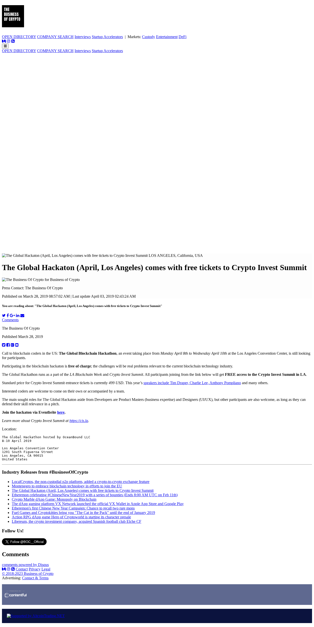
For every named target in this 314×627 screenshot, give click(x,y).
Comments (10, 320)
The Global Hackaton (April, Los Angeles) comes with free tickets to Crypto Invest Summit (83, 490)
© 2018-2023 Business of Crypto (27, 573)
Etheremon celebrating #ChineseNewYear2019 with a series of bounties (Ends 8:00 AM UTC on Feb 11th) (95, 495)
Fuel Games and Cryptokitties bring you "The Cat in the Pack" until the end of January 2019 (83, 512)
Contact (22, 569)
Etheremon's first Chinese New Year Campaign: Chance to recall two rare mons (73, 508)
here (61, 412)
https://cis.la (78, 421)
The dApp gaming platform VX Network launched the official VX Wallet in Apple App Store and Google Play (98, 504)
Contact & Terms (35, 578)
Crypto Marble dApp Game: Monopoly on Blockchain (54, 499)
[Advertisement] (157, 87)
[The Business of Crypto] (13, 24)
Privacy (34, 569)
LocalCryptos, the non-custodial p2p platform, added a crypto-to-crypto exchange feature (80, 482)
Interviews (83, 37)
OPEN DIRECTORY (19, 37)
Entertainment (167, 37)
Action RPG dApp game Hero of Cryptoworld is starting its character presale (71, 517)
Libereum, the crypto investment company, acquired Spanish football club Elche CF (76, 521)
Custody (148, 37)
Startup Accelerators (107, 37)
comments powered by (25, 565)
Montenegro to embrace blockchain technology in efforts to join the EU (67, 486)
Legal (45, 569)
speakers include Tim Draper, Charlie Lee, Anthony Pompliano (192, 383)
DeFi (182, 37)
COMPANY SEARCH (55, 37)
